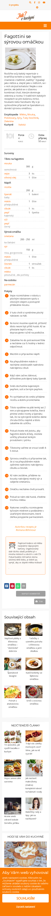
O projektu (14, 5)
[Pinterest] (37, 7)
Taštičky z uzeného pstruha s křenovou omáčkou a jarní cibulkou (34, 644)
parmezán (9, 284)
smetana (8, 236)
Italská (22, 124)
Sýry (19, 117)
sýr (6, 246)
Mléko (23, 114)
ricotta (7, 187)
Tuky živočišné (30, 117)
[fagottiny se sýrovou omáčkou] (20, 70)
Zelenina (8, 121)
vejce (6, 173)
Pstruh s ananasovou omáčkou (13, 703)
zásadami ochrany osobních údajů (21, 888)
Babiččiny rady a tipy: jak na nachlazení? (33, 815)
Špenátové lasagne (13, 674)
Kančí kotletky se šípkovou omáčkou (34, 675)
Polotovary (10, 117)
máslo (7, 201)
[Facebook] (34, 2)
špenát (8, 194)
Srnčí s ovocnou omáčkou (34, 702)
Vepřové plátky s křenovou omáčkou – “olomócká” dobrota (13, 644)
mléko (7, 271)
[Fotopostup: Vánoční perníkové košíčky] (25, 854)
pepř (6, 212)
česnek (8, 263)
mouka (8, 163)
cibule (7, 208)
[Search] (30, 2)
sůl (5, 219)
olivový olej (10, 177)
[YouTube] (44, 2)
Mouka (31, 114)
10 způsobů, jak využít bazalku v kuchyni (12, 748)
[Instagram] (39, 2)
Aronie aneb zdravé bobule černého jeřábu (11, 819)
